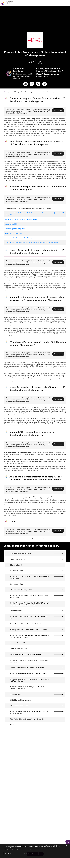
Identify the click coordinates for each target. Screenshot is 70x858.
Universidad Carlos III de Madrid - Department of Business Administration (29, 596)
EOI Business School (16, 611)
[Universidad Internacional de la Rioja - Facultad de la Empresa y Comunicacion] (57, 687)
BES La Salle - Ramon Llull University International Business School (29, 617)
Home (6, 92)
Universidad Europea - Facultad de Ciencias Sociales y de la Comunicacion (29, 577)
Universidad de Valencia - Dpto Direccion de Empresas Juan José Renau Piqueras (29, 680)
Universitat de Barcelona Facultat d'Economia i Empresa (28, 673)
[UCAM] (57, 725)
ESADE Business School (17, 559)
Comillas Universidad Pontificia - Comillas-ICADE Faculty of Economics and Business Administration (29, 604)
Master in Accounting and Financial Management (21, 219)
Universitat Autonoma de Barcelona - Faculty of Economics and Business (29, 661)
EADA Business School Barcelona (20, 554)
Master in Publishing (11, 224)
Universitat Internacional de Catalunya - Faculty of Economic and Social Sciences (29, 712)
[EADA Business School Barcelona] (57, 554)
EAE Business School (16, 584)
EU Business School (16, 694)
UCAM (12, 725)
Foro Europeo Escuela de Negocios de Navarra (25, 654)
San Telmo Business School (18, 643)
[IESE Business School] (57, 571)
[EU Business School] (57, 694)
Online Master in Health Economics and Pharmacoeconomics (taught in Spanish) (31, 242)
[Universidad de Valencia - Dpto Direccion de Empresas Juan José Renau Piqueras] (57, 679)
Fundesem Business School (19, 649)
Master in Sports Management (15, 229)
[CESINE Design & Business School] (57, 700)
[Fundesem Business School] (57, 649)
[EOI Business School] (57, 611)
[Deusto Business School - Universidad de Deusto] (57, 624)
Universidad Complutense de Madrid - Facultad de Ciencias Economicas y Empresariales (29, 636)
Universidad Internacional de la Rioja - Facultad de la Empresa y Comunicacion (27, 688)
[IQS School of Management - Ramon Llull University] (57, 668)
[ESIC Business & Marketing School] (57, 590)
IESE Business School (16, 571)
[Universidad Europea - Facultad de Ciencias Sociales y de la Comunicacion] (57, 576)
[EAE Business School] (57, 584)
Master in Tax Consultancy (13, 233)
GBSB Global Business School (19, 706)
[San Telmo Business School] (57, 643)
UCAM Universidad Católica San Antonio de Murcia (26, 719)
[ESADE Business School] (57, 559)
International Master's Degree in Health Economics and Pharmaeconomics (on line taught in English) (34, 214)
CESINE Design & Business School (21, 700)
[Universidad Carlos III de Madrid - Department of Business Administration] (57, 595)
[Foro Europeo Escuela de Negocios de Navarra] (57, 654)
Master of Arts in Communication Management (20, 238)
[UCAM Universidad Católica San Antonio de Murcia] (57, 719)
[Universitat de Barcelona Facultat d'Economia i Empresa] (57, 673)
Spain (11, 92)
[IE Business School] (57, 565)
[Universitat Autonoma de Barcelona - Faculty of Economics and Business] (57, 660)
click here (41, 850)
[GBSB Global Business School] (57, 706)
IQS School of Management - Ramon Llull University (27, 668)
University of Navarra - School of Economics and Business (28, 630)
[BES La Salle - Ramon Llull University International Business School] (57, 616)
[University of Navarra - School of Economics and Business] (57, 630)
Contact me (58, 110)
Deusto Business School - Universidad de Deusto (26, 624)
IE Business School (16, 565)
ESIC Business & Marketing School (21, 590)
